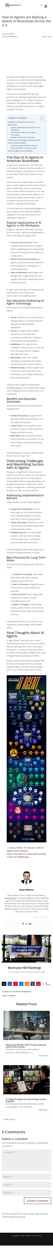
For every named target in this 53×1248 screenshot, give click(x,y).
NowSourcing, (10, 898)
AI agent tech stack (34, 97)
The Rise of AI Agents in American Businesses (21, 123)
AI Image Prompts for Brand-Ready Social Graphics (26, 1100)
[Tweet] (4, 984)
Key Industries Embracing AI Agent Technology (23, 133)
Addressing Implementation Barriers (24, 146)
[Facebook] (23, 924)
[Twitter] (26, 924)
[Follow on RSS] (17, 1240)
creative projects (29, 296)
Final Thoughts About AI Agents (20, 151)
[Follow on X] (7, 1240)
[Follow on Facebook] (2, 1240)
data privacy (36, 481)
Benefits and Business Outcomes (23, 137)
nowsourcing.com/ (40, 917)
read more (43, 1055)
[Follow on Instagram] (12, 1240)
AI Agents (11, 995)
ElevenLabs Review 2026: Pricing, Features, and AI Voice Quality (26, 1045)
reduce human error (22, 422)
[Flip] (38, 984)
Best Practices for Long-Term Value (23, 148)
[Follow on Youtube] (26, 1240)
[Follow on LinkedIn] (21, 1240)
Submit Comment (37, 1200)
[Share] (10, 984)
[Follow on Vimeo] (41, 1240)
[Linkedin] (30, 924)
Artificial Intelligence (10, 36)
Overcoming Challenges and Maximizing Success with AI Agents (24, 141)
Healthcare (16, 344)
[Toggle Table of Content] (41, 118)
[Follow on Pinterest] (31, 1240)
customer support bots (29, 83)
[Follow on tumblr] (36, 1240)
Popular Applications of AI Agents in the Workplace (25, 128)
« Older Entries (9, 1119)
